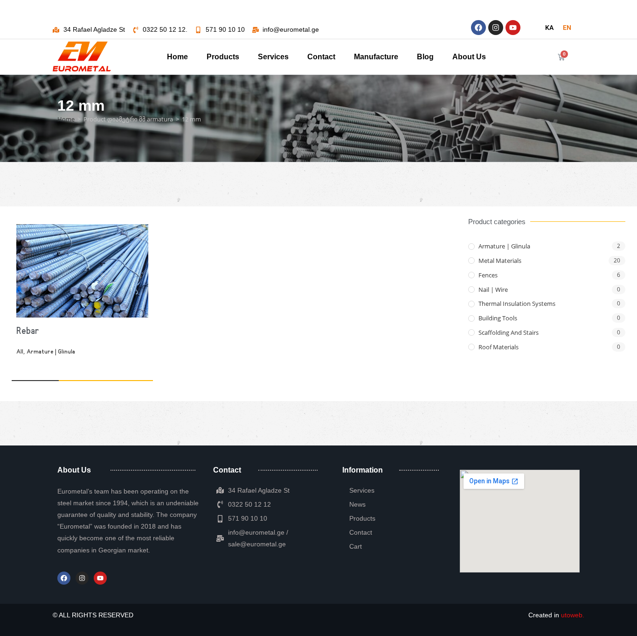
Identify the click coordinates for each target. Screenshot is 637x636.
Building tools (497, 318)
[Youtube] (512, 27)
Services (273, 57)
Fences (488, 275)
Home (177, 57)
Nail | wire (493, 289)
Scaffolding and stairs (508, 332)
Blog (425, 57)
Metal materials (499, 260)
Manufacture (376, 57)
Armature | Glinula (51, 352)
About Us (469, 57)
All (19, 352)
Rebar (27, 331)
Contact (321, 57)
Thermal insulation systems (516, 303)
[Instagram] (495, 27)
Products (223, 57)
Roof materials (498, 347)
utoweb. (572, 615)
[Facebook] (478, 27)
